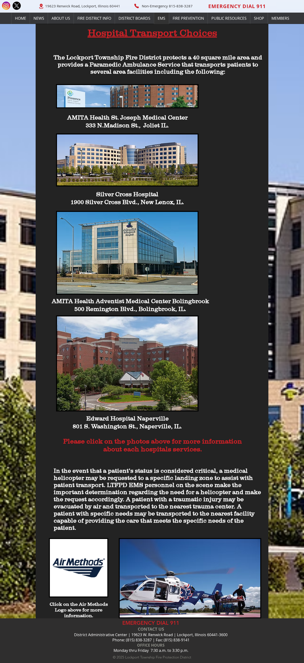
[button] (134, 18)
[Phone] (136, 6)
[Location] (41, 6)
